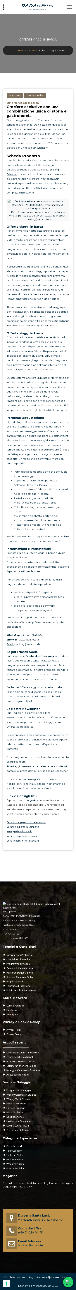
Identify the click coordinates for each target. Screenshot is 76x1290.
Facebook (11, 1010)
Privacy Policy (13, 1029)
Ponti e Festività (15, 1168)
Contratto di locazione (18, 986)
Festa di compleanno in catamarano (26, 822)
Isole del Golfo (14, 1155)
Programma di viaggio (18, 963)
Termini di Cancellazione (20, 968)
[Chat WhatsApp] (68, 1282)
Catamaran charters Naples (21, 1065)
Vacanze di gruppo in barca (22, 836)
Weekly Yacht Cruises (18, 1099)
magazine (32, 800)
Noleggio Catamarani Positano (23, 1070)
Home (21, 50)
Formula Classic (14, 1112)
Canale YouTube (15, 1005)
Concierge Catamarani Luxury (22, 1052)
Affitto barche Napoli (17, 1074)
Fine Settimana (14, 1159)
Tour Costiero (14, 1150)
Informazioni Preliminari (19, 955)
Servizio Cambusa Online (20, 977)
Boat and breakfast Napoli (20, 1061)
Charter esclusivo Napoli (19, 1057)
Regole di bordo (15, 981)
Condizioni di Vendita (18, 959)
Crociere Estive (35, 95)
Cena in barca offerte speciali (23, 840)
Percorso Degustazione (19, 972)
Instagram (12, 1014)
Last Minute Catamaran (19, 1121)
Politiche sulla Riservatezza (21, 990)
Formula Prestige (15, 1108)
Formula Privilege (16, 1103)
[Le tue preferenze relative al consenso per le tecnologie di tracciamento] (6, 1283)
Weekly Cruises (15, 1164)
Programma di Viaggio (18, 1090)
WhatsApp (42, 188)
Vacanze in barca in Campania (23, 826)
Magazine (32, 50)
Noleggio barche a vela (19, 831)
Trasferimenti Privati (17, 1130)
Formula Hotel (14, 1146)
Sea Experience (15, 1116)
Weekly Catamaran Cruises (21, 1094)
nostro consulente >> (37, 147)
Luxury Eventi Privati (17, 1125)
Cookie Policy (13, 1034)
